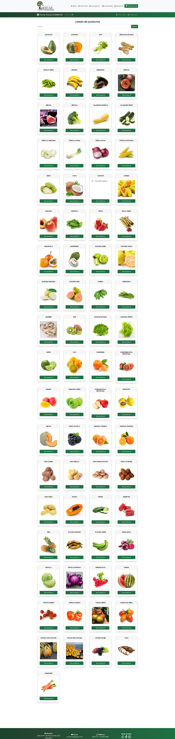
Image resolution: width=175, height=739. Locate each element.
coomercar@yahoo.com (74, 737)
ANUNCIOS (119, 6)
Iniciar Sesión (121, 15)
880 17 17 (95, 737)
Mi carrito (68, 15)
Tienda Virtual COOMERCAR (51, 15)
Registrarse (133, 15)
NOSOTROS (84, 6)
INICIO (74, 6)
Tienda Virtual (132, 6)
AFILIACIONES (108, 6)
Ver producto (48, 60)
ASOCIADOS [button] (95, 6)
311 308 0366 (104, 737)
